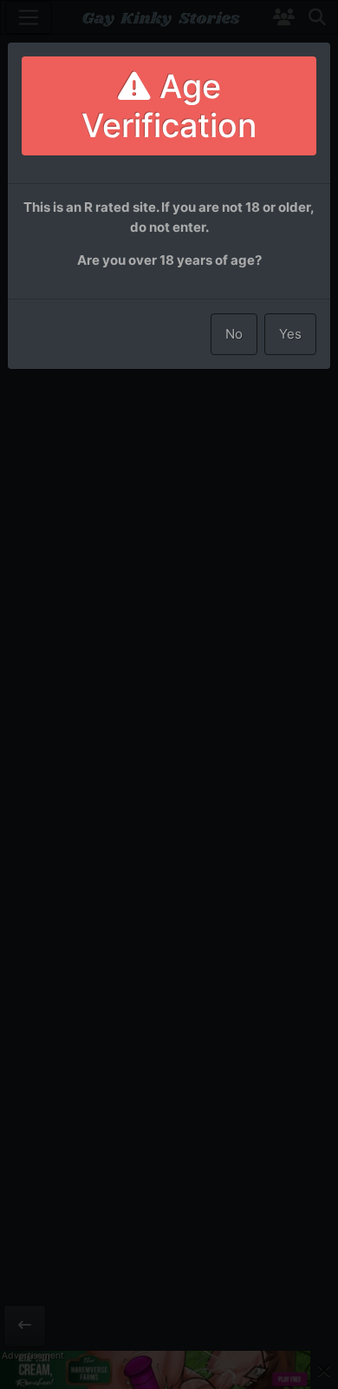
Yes (290, 334)
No (234, 334)
